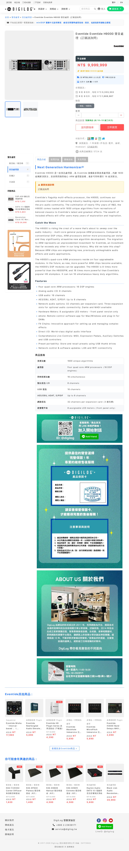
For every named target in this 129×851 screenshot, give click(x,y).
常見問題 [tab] (82, 159)
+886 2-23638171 (65, 825)
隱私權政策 (59, 847)
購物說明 (9, 834)
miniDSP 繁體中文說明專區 (49, 22)
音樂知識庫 (47, 2)
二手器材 (37, 2)
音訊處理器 (27, 17)
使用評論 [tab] (55, 159)
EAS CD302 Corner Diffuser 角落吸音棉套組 (14, 790)
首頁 (7, 17)
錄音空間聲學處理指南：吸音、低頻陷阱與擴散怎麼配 (87, 22)
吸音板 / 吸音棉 (12, 785)
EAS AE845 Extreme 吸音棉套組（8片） (74, 790)
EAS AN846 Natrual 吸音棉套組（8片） (54, 790)
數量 (78, 111)
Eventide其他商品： (19, 694)
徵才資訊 (9, 829)
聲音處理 (15, 17)
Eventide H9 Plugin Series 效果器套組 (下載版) (54, 726)
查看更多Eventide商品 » (64, 748)
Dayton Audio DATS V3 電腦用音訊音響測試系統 (94, 790)
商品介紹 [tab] (41, 159)
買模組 (53, 9)
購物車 (116, 9)
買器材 (41, 9)
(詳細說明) (92, 146)
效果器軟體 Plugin (34, 720)
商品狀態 (80, 120)
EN (121, 2)
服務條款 (70, 847)
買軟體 (65, 9)
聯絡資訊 (9, 825)
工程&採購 (26, 2)
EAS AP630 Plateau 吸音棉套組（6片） (33, 790)
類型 (78, 100)
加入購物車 (34, 714)
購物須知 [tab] (68, 159)
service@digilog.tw (66, 829)
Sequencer (11, 720)
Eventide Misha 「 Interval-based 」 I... (14, 726)
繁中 (114, 2)
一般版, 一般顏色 (85, 106)
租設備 (17, 2)
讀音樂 (9, 2)
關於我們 (9, 820)
